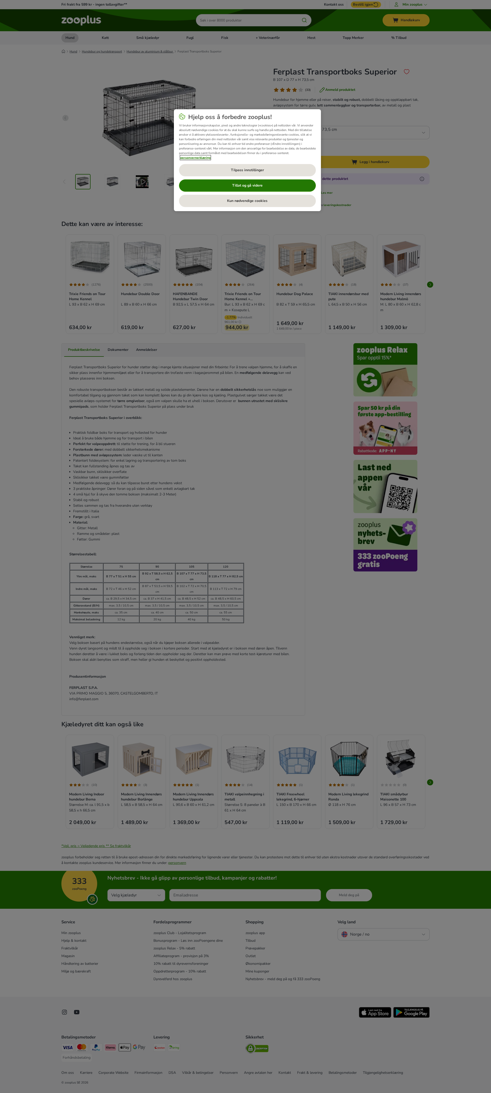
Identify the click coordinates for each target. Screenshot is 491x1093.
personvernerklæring (195, 158)
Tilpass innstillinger (247, 170)
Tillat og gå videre (247, 185)
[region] (247, 160)
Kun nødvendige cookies (247, 200)
